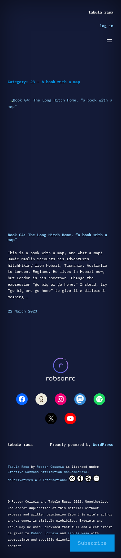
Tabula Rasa (100, 11)
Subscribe (92, 543)
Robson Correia (50, 467)
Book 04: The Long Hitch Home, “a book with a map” (57, 237)
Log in (106, 25)
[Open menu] (109, 40)
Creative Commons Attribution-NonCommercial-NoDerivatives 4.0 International (49, 476)
